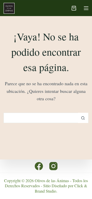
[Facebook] (39, 166)
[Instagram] (53, 166)
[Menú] (86, 8)
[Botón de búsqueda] (83, 118)
